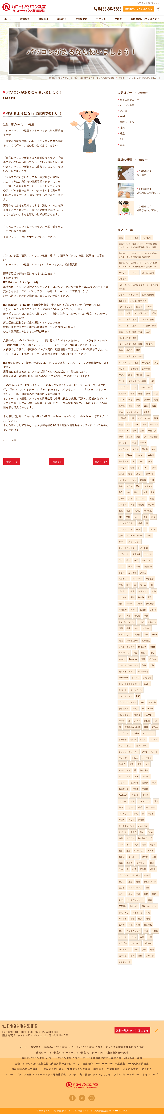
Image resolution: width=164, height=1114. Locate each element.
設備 (150, 461)
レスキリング (125, 813)
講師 (140, 393)
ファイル (154, 739)
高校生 (122, 924)
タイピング (124, 387)
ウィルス (148, 510)
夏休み (155, 727)
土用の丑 (123, 418)
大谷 (121, 615)
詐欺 (144, 665)
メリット (148, 486)
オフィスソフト (125, 529)
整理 (140, 807)
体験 (156, 393)
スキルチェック (133, 930)
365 (147, 887)
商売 (121, 510)
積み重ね (148, 924)
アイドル (123, 504)
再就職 (145, 782)
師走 (132, 591)
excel (122, 116)
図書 (121, 603)
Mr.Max (150, 708)
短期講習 (146, 640)
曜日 (128, 584)
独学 (121, 350)
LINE (138, 696)
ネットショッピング (127, 479)
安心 (136, 813)
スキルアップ (146, 387)
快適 (121, 535)
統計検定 (134, 906)
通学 (136, 776)
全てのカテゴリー (129, 99)
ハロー (137, 517)
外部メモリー (134, 541)
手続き (122, 819)
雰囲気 (133, 832)
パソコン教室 (9, 440)
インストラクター (127, 523)
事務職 (146, 795)
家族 (136, 560)
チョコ (153, 609)
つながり (130, 807)
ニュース (148, 554)
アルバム (146, 776)
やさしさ (150, 578)
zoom (136, 628)
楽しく (139, 473)
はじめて (123, 597)
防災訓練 (148, 566)
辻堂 (122, 133)
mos (153, 449)
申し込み (146, 362)
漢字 (130, 473)
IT (135, 770)
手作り (122, 541)
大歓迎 (135, 788)
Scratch (135, 733)
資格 (122, 144)
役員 (136, 844)
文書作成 (136, 554)
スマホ (122, 405)
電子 (150, 597)
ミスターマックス (127, 646)
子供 (138, 405)
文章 (144, 949)
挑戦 (146, 727)
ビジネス (153, 659)
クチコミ (136, 677)
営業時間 (123, 393)
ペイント (154, 424)
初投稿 (137, 615)
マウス (135, 449)
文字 (150, 937)
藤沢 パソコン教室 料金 (130, 331)
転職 (132, 467)
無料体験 (152, 430)
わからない (143, 825)
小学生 (149, 306)
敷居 (153, 517)
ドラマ (122, 572)
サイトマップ (150, 1074)
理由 (142, 832)
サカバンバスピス (127, 622)
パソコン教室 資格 (127, 337)
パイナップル (144, 418)
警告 (142, 430)
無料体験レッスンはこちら (138, 8)
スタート (123, 937)
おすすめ (146, 368)
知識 (152, 949)
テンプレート (125, 961)
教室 (128, 844)
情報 (138, 399)
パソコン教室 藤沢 (139, 300)
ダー (154, 467)
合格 (154, 591)
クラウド (130, 838)
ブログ (122, 566)
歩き (156, 720)
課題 (150, 900)
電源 (144, 844)
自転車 (147, 720)
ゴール (133, 937)
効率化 (145, 856)
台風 (128, 424)
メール (135, 708)
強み (140, 918)
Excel (146, 405)
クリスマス (143, 591)
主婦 (138, 566)
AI (143, 708)
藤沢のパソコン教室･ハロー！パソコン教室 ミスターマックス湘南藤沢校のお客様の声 (138, 265)
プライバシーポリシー (128, 294)
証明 (128, 628)
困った (137, 492)
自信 (132, 918)
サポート (123, 832)
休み (154, 782)
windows (122, 659)
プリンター (124, 442)
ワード (122, 381)
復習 (136, 949)
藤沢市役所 (124, 461)
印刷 (148, 912)
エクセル (123, 300)
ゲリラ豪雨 (143, 671)
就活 (138, 436)
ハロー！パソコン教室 (128, 362)
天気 (121, 560)
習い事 (139, 374)
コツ (134, 387)
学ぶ (128, 510)
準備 (132, 955)
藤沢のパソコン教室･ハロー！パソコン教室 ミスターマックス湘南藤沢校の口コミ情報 (138, 245)
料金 (130, 399)
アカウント (149, 714)
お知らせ (148, 943)
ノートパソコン (151, 436)
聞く (121, 930)
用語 (130, 881)
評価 (121, 411)
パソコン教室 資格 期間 (130, 344)
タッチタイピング (127, 825)
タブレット (124, 554)
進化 (130, 924)
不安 (144, 424)
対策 (132, 801)
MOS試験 (150, 344)
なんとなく (135, 943)
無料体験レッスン (127, 671)
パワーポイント (125, 306)
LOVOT (146, 683)
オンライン (124, 449)
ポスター (123, 591)
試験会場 (147, 677)
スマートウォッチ (134, 535)
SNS (120, 492)
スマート (150, 473)
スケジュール (148, 733)
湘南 (139, 764)
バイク (137, 720)
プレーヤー (137, 578)
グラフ (131, 819)
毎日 (154, 405)
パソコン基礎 (125, 776)
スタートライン (135, 887)
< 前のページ (12, 461)
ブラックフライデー (127, 702)
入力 (154, 856)
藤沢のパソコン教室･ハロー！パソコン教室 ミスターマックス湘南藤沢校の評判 (138, 255)
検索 (138, 529)
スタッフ (134, 272)
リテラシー (141, 863)
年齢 (121, 486)
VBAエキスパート (149, 906)
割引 (121, 850)
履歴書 (153, 869)
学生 (132, 393)
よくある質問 (148, 272)
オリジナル (147, 758)
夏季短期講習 (132, 640)
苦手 (132, 764)
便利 (146, 492)
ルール (141, 461)
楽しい (144, 653)
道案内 (137, 634)
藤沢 (122, 127)
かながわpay (124, 653)
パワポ (147, 875)
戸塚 (135, 653)
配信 (121, 640)
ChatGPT (122, 764)
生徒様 (143, 609)
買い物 (145, 449)
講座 (130, 374)
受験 (132, 597)
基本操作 (134, 368)
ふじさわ (132, 572)
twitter (152, 646)
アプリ (143, 442)
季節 (130, 566)
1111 (151, 584)
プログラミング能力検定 (129, 875)
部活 (128, 517)
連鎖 (146, 893)
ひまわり (142, 646)
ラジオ (151, 504)
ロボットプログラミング (129, 683)
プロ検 (145, 788)
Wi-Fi (156, 418)
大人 (148, 374)
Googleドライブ (145, 838)
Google (141, 597)
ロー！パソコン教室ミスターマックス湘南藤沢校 (34, 130)
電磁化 (141, 504)
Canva (150, 832)
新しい (122, 881)
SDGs (136, 424)
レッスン (123, 782)
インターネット (133, 411)
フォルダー (124, 758)
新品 (121, 424)
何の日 (137, 510)
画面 (121, 863)
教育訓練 (144, 770)
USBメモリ (139, 850)
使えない (146, 628)
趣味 (130, 405)
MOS (122, 139)
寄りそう (123, 918)
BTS (120, 517)
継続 (130, 893)
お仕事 (139, 603)
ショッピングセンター (128, 751)
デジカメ (140, 455)
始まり (153, 844)
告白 (128, 615)
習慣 (140, 955)
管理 (138, 924)
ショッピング (125, 949)
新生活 (143, 869)
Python (135, 758)
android (151, 455)
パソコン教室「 (125, 745)
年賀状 (122, 374)
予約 (121, 869)
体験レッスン (127, 122)
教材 (121, 900)
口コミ (139, 306)
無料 (128, 313)
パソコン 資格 (147, 319)
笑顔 (121, 584)
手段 (146, 930)
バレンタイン (125, 714)
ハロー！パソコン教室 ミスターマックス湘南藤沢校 (138, 287)
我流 (134, 869)
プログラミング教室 (137, 381)
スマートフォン (125, 696)
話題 (146, 615)
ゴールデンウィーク (135, 900)
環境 (156, 801)
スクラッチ (124, 733)
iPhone (129, 455)
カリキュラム (142, 745)
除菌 (138, 350)
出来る (122, 473)
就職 (156, 399)
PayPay (129, 603)
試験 (152, 665)
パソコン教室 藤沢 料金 (130, 356)
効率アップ (124, 788)
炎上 (147, 764)
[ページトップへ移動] (158, 1030)
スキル (143, 584)
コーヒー (123, 467)
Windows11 (123, 795)
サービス (123, 272)
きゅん (143, 572)
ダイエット (141, 498)
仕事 (132, 418)
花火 (153, 653)
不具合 (129, 863)
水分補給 (123, 739)
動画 (121, 807)
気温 (138, 893)
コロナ (122, 399)
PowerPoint (123, 677)
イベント (135, 795)
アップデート (144, 801)
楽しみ (129, 436)
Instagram (133, 659)
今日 (152, 479)
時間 (148, 918)
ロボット (123, 690)
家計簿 (141, 819)
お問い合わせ (148, 294)
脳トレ (122, 856)
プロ (128, 492)
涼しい (143, 739)
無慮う (155, 893)
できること (137, 912)
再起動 (155, 930)
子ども (151, 813)
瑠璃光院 (152, 702)
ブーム (122, 498)
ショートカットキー (127, 547)
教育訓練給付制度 (132, 727)
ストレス (144, 547)
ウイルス (123, 801)
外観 (143, 659)
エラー (122, 893)
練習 (138, 881)
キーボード (133, 856)
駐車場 (143, 479)
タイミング (147, 560)
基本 (146, 517)
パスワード (151, 807)
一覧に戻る (56, 461)
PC (152, 492)
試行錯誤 (123, 955)
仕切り (147, 411)
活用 (121, 628)
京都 (142, 702)
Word (138, 486)
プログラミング (141, 313)
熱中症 (133, 739)
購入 (128, 560)
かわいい (152, 622)
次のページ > (101, 461)
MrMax (154, 634)
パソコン (123, 368)
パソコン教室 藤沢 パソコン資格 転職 (137, 325)
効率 (121, 838)
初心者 (123, 110)
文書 (130, 498)
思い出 (122, 887)
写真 (134, 442)
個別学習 (134, 782)
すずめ (141, 622)
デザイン (150, 955)
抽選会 (137, 714)
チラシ (133, 609)
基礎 (152, 498)
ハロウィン (124, 578)
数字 (142, 937)
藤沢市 (147, 399)
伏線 (140, 523)
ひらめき (150, 603)
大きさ (150, 850)
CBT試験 (122, 906)
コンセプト (147, 237)
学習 (121, 436)
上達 (146, 634)
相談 (152, 863)
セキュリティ (125, 770)
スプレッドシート (150, 751)
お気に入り (124, 912)
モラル (129, 486)
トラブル (123, 943)
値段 (148, 393)
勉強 (134, 430)
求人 (156, 362)
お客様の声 (124, 708)
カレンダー (124, 430)
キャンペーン (136, 690)
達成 (128, 850)
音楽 (121, 455)
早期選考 (123, 609)
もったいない (125, 634)
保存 (132, 504)
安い (148, 331)
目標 (121, 844)
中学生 (122, 720)
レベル (153, 529)
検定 (152, 381)
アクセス (123, 278)
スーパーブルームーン (128, 665)
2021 (146, 467)
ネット (149, 535)
